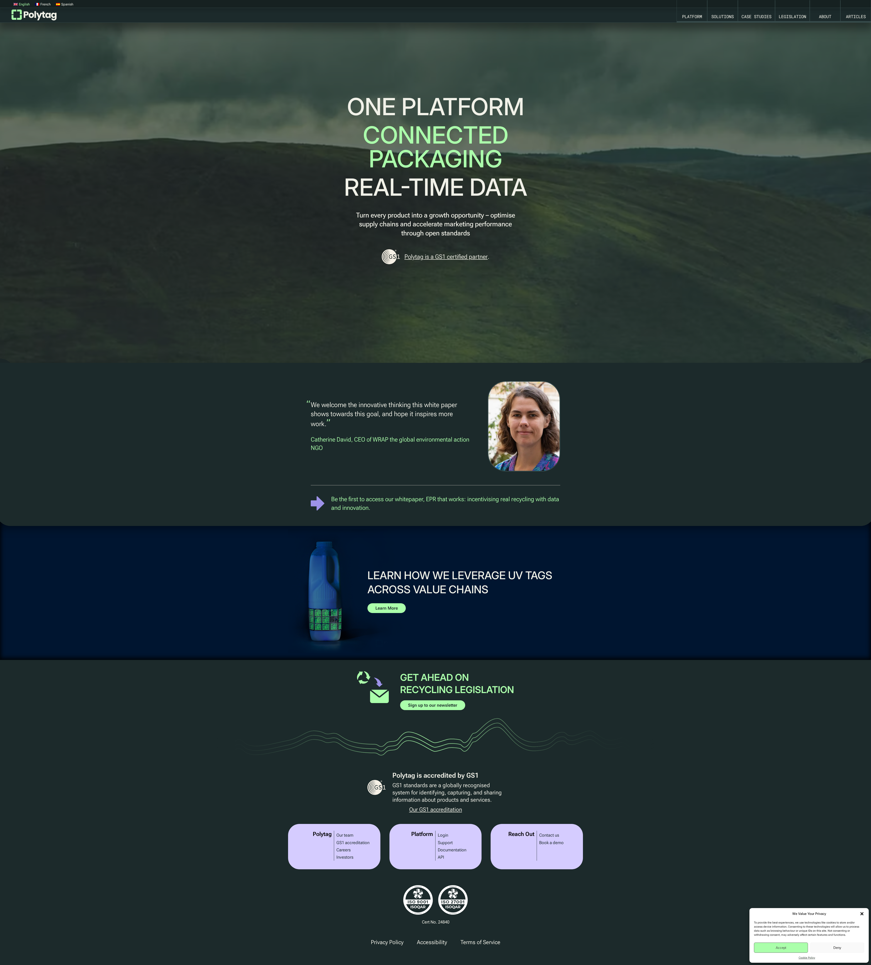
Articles (856, 16)
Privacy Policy (387, 942)
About (825, 16)
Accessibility (432, 942)
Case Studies (756, 16)
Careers (343, 850)
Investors (344, 857)
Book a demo (551, 842)
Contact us (549, 835)
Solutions (722, 16)
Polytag (34, 16)
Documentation (452, 850)
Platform (692, 16)
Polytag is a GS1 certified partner (446, 256)
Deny (837, 948)
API (441, 857)
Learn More (386, 608)
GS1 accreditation (352, 842)
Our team (344, 835)
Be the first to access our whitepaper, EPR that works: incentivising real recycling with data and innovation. (445, 503)
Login (443, 835)
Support (445, 842)
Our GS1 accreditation (435, 810)
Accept (781, 948)
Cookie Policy (807, 957)
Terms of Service (480, 942)
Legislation (792, 16)
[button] (862, 913)
